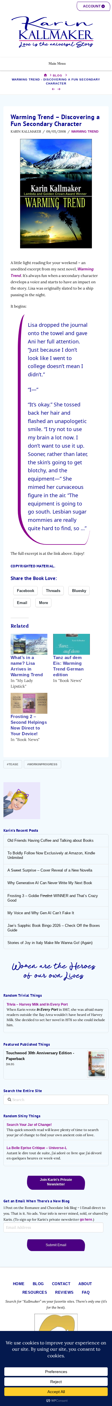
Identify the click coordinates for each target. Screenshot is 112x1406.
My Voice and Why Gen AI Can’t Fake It (40, 913)
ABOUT (85, 1284)
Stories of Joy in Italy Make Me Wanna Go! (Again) (49, 943)
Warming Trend (85, 131)
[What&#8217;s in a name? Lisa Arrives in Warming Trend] (29, 644)
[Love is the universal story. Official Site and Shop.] (56, 32)
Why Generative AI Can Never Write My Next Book (49, 883)
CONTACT (61, 1284)
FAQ (86, 1292)
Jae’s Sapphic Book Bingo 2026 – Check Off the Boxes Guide (53, 927)
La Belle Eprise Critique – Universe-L (37, 1148)
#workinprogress (42, 764)
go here (86, 1220)
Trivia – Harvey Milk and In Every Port (37, 1004)
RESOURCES (34, 1292)
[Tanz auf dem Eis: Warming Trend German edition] (71, 644)
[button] (93, 6)
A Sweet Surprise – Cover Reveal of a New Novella (49, 870)
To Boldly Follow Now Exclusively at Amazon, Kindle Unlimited (51, 855)
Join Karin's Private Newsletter (56, 1182)
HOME (19, 1284)
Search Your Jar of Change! (29, 1125)
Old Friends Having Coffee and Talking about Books (50, 840)
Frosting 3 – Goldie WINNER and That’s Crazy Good (52, 898)
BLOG (38, 1284)
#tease (12, 764)
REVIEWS (64, 1292)
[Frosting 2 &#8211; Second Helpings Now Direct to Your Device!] (29, 703)
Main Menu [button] (57, 64)
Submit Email (56, 1245)
